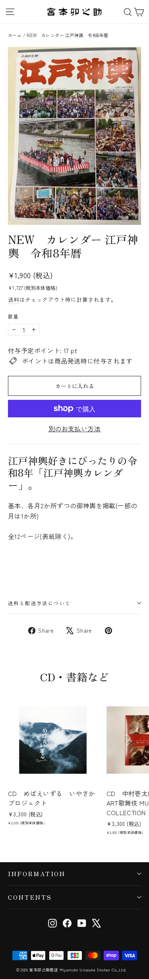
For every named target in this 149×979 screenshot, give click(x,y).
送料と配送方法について (39, 603)
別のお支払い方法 (74, 428)
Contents (30, 897)
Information (37, 873)
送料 (13, 299)
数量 (13, 316)
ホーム (14, 35)
